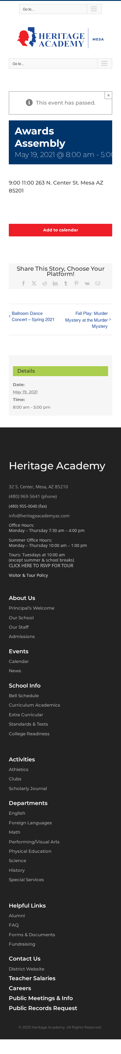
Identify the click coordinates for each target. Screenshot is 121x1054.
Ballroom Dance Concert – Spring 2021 (33, 316)
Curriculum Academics (34, 705)
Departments (28, 803)
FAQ (14, 925)
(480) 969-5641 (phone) (33, 496)
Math (14, 832)
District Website (26, 969)
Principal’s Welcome (31, 608)
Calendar (19, 661)
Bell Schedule (24, 695)
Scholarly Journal (28, 788)
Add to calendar (60, 230)
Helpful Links (27, 905)
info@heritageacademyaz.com (39, 516)
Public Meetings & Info (41, 998)
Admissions (22, 636)
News (15, 670)
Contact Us (25, 958)
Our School (21, 617)
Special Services (26, 879)
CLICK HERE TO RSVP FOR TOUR (41, 565)
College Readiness (29, 733)
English (17, 813)
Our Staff (18, 627)
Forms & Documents (32, 934)
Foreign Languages (30, 823)
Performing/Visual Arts (34, 842)
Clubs (15, 779)
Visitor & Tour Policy (28, 575)
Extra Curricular (26, 714)
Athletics (18, 769)
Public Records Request (43, 1008)
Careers (20, 988)
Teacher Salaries (32, 978)
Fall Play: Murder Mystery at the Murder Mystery (86, 319)
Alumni (17, 915)
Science (17, 860)
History (17, 870)
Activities (22, 759)
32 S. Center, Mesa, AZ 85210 (38, 487)
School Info (25, 685)
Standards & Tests (28, 724)
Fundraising (22, 944)
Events (18, 651)
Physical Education (30, 851)
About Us (22, 598)
